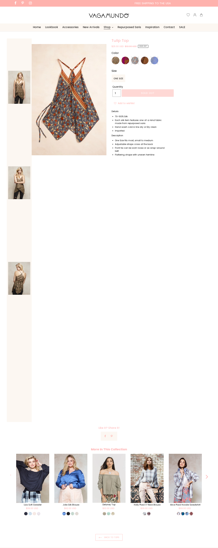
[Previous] (11, 475)
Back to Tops (111, 537)
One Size (118, 78)
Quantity (117, 86)
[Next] (207, 475)
